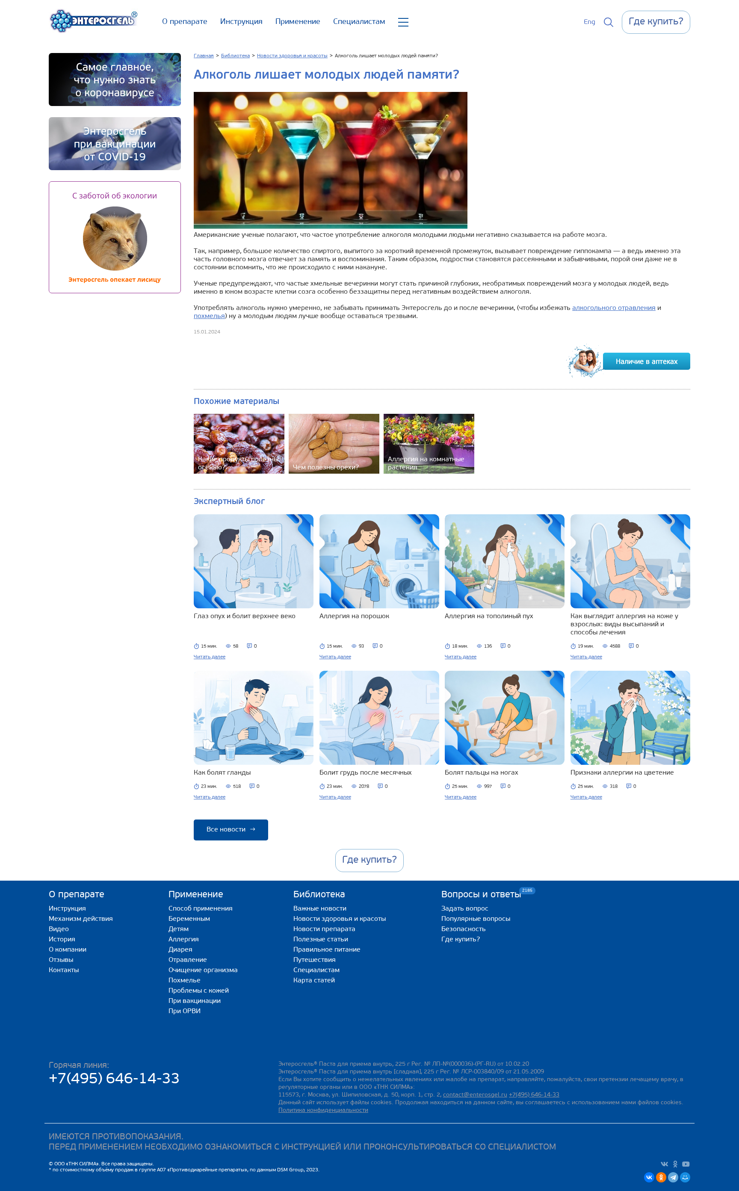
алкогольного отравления (614, 308)
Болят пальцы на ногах (481, 772)
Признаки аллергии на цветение (622, 772)
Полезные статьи (320, 939)
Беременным (189, 919)
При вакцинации (194, 1001)
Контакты (64, 970)
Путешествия (314, 960)
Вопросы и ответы (481, 894)
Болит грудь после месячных (365, 772)
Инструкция (241, 22)
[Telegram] (673, 1177)
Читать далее (209, 657)
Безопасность (463, 929)
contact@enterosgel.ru (475, 1095)
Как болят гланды (222, 772)
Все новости (231, 829)
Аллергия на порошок (354, 616)
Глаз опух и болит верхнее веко (245, 616)
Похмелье (184, 980)
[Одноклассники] (661, 1177)
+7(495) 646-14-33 (114, 1079)
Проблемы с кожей (198, 991)
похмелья (209, 316)
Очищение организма (203, 970)
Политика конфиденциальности (323, 1110)
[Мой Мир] (685, 1177)
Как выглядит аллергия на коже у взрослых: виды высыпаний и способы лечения (624, 624)
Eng (589, 22)
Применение (297, 22)
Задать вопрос (464, 908)
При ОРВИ (184, 1011)
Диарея (180, 949)
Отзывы (61, 960)
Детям (178, 929)
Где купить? (460, 939)
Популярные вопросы (475, 919)
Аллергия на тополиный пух (489, 616)
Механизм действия (81, 919)
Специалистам (359, 22)
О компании (67, 949)
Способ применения (200, 908)
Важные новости (319, 908)
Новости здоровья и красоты (339, 919)
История (62, 939)
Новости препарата (324, 929)
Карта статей (314, 980)
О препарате (184, 22)
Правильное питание (327, 949)
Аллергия (183, 939)
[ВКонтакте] (649, 1177)
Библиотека (319, 895)
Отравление (187, 960)
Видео (59, 929)
